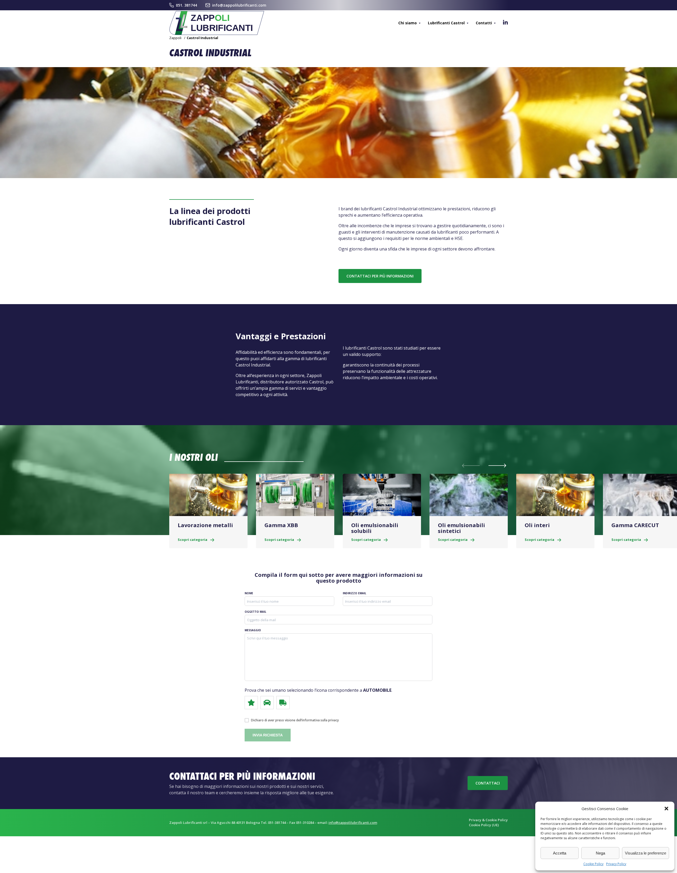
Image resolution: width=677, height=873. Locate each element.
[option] (208, 511)
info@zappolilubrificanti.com (239, 5)
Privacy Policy (616, 864)
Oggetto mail (255, 611)
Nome (249, 593)
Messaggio (253, 630)
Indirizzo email (354, 593)
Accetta (559, 853)
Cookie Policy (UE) (484, 825)
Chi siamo (407, 22)
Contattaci (487, 783)
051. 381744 (186, 5)
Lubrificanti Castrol (446, 22)
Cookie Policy (593, 864)
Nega (600, 853)
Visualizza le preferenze (645, 853)
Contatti (484, 22)
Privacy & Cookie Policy (488, 820)
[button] (666, 808)
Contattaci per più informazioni (380, 275)
